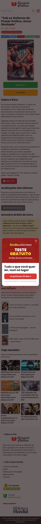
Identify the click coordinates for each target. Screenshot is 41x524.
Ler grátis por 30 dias (20, 276)
